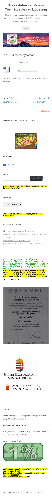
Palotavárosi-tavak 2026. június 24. (16, 240)
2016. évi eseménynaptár (27, 71)
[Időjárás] (26, 148)
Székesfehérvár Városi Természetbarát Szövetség (26, 7)
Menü (26, 28)
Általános (7, 81)
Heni (11, 78)
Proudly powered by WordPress (34, 492)
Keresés (6, 174)
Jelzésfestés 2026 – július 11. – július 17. (18, 244)
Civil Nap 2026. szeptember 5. (14, 231)
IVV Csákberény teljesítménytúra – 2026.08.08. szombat (25, 234)
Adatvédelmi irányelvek (12, 492)
